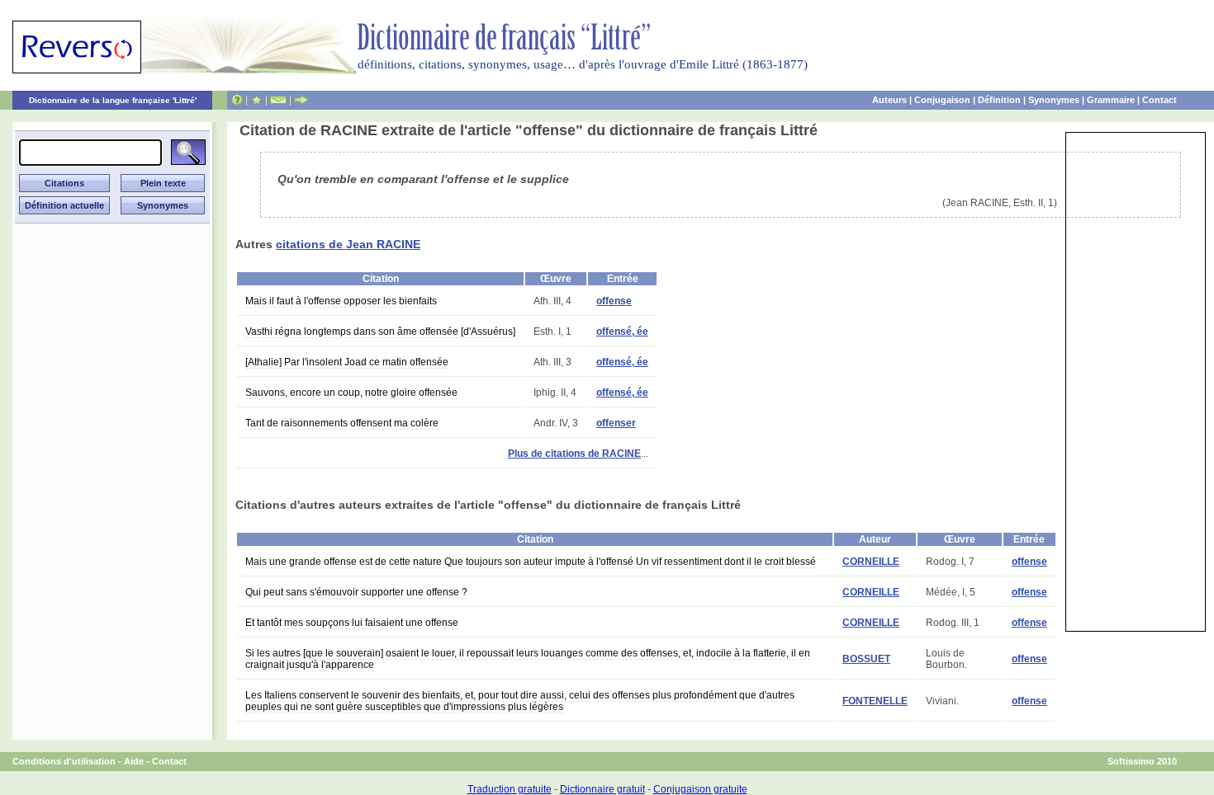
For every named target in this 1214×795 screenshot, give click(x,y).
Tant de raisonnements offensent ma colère (342, 423)
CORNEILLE (870, 561)
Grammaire (1111, 100)
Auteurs (889, 100)
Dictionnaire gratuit (602, 789)
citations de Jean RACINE (348, 244)
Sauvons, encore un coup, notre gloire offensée (351, 392)
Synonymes (1053, 100)
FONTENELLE (875, 701)
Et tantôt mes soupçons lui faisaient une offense (351, 622)
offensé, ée (622, 331)
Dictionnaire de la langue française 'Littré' (113, 100)
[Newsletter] (278, 100)
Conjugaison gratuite (700, 789)
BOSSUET (866, 659)
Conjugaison (942, 100)
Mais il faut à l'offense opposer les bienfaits (341, 301)
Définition (999, 100)
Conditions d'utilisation (64, 761)
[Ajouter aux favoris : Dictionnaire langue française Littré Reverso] (256, 100)
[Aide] (237, 100)
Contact (1159, 100)
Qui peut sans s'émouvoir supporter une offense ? (356, 592)
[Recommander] (301, 100)
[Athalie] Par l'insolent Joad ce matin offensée (346, 362)
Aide (134, 761)
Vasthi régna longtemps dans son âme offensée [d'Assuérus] (380, 331)
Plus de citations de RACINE (574, 453)
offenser (616, 423)
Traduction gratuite (509, 789)
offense (614, 301)
